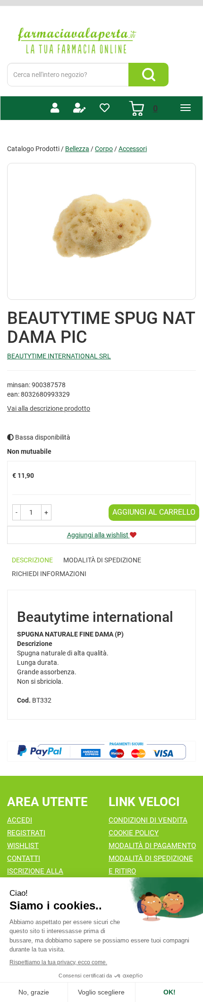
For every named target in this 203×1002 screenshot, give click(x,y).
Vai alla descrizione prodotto (48, 408)
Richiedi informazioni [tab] (49, 573)
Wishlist (23, 845)
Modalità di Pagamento (152, 845)
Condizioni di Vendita (148, 820)
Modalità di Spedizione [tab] (102, 560)
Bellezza (77, 149)
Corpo (104, 149)
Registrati (26, 833)
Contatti (23, 858)
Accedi (19, 820)
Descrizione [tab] (32, 560)
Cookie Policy (134, 833)
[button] (16, 512)
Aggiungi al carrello (153, 512)
